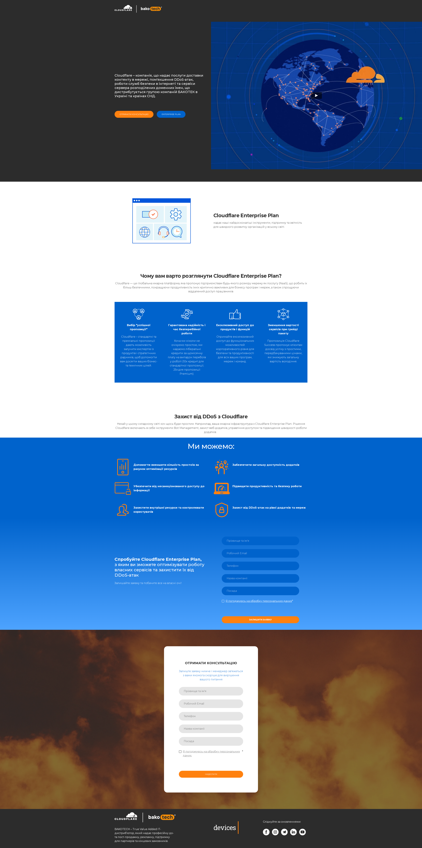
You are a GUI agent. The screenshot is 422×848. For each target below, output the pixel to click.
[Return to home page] (138, 9)
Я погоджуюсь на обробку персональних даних (259, 601)
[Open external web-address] (170, 9)
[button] (289, 9)
